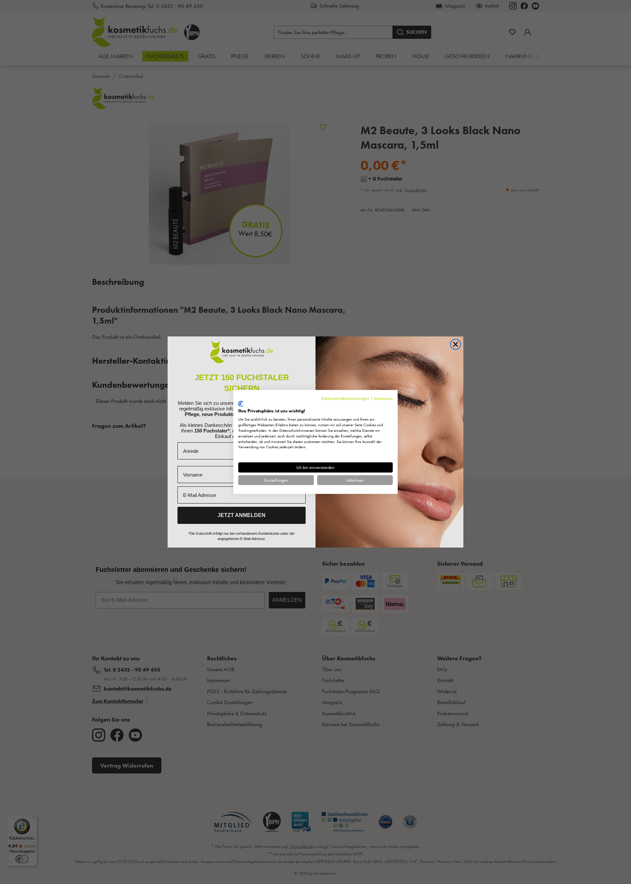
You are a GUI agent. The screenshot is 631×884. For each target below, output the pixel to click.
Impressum (383, 398)
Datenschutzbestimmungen (345, 398)
